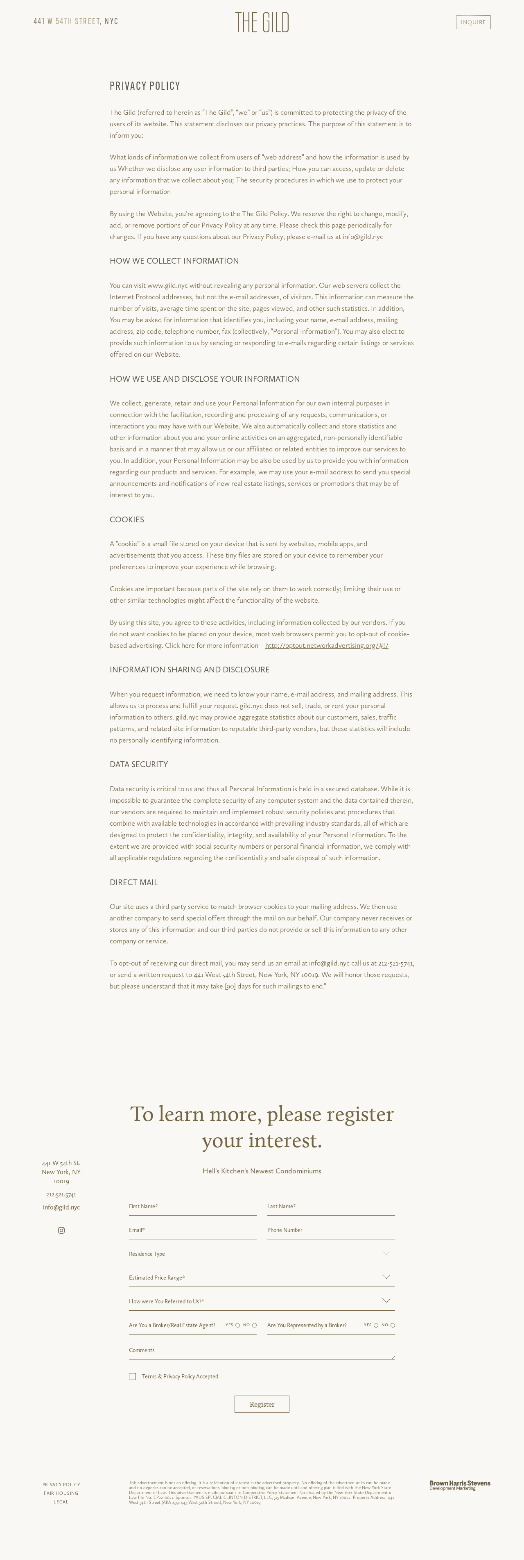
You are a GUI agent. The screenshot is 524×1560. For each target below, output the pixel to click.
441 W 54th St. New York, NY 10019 (61, 1172)
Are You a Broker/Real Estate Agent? (172, 1325)
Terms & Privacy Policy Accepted (180, 1376)
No (246, 1325)
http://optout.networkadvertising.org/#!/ (326, 645)
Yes (229, 1325)
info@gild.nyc (61, 1207)
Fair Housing (61, 1493)
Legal (61, 1502)
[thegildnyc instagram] (61, 1230)
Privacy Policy (61, 1484)
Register (262, 1404)
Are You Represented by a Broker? (307, 1325)
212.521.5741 (61, 1194)
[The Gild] (262, 22)
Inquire (473, 22)
